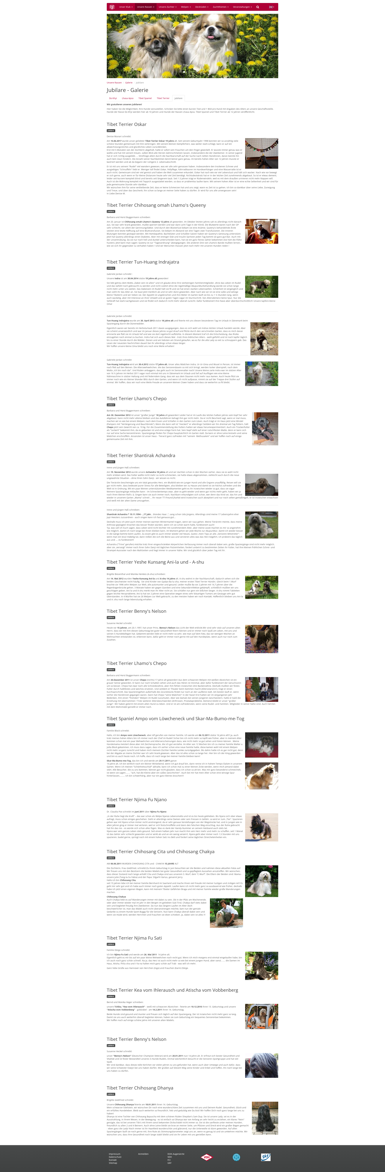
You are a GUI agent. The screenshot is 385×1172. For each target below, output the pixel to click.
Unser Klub (125, 6)
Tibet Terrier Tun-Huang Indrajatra (143, 262)
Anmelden (143, 1153)
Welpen (185, 6)
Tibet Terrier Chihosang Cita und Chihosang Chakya (161, 851)
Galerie (128, 82)
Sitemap (113, 1162)
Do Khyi (113, 98)
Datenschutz (115, 1156)
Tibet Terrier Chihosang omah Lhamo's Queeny (156, 205)
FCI (169, 1159)
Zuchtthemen (220, 6)
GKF (169, 1162)
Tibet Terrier (163, 98)
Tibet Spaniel (145, 98)
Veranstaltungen (241, 6)
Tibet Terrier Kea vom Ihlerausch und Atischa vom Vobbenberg (172, 990)
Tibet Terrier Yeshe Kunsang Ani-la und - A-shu (155, 562)
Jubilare (180, 99)
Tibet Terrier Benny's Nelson (136, 611)
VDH (170, 1156)
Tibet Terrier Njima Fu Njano (137, 799)
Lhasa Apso (127, 98)
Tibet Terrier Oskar (126, 124)
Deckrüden (201, 6)
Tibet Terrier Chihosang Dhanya (140, 1088)
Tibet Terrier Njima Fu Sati (134, 938)
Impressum (114, 1153)
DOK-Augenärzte (176, 1153)
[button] (119, 46)
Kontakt (113, 1159)
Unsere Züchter (167, 6)
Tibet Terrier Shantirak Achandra (141, 455)
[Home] (113, 7)
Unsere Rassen (145, 6)
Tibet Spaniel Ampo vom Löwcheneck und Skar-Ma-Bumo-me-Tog (175, 718)
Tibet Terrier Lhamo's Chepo (137, 398)
